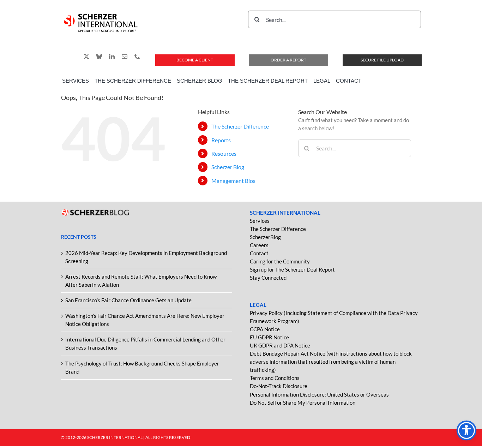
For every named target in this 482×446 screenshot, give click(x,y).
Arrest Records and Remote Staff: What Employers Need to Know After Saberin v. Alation (141, 280)
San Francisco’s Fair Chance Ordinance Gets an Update (128, 300)
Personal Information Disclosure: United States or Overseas (319, 394)
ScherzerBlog (265, 237)
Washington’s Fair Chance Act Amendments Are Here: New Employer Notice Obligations (144, 320)
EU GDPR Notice (269, 337)
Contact (259, 253)
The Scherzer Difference (240, 126)
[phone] (137, 56)
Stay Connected (268, 277)
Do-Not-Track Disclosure (278, 386)
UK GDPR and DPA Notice (280, 345)
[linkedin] (112, 56)
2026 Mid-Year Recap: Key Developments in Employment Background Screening (146, 257)
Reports (221, 140)
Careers (259, 245)
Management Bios (233, 180)
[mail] (124, 56)
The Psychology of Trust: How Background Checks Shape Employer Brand (142, 367)
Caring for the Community (280, 261)
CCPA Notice (265, 329)
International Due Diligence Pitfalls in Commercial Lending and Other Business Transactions (145, 343)
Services (260, 221)
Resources (223, 153)
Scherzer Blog (227, 166)
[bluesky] (99, 56)
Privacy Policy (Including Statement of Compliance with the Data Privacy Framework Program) (334, 317)
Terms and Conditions (275, 378)
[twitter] (86, 56)
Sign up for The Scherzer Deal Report (292, 269)
